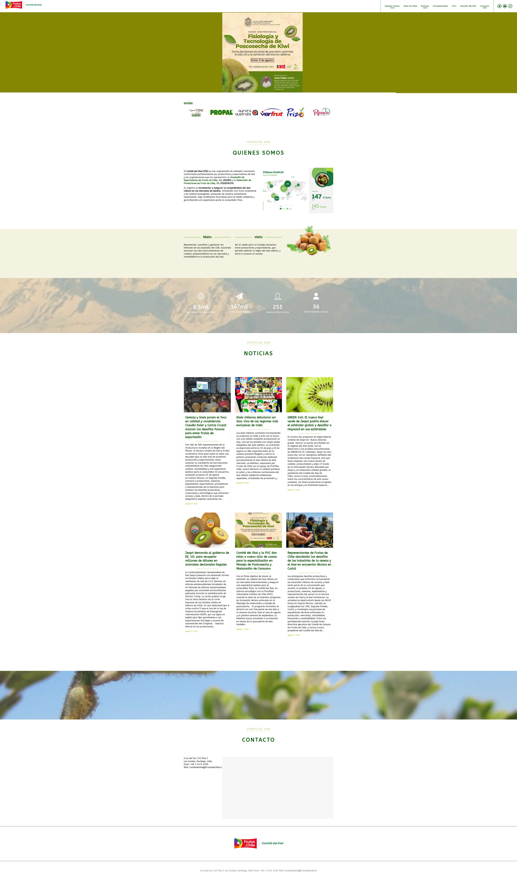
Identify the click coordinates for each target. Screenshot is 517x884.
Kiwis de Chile (410, 6)
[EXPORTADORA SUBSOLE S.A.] (243, 112)
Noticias (425, 6)
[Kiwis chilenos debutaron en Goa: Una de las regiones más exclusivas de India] (258, 394)
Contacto (484, 6)
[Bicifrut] (318, 112)
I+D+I (454, 6)
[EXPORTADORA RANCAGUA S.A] (218, 112)
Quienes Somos (392, 6)
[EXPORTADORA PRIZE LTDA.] (193, 112)
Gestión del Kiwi (468, 6)
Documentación (440, 6)
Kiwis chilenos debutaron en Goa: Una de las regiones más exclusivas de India (257, 421)
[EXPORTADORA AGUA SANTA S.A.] (268, 112)
